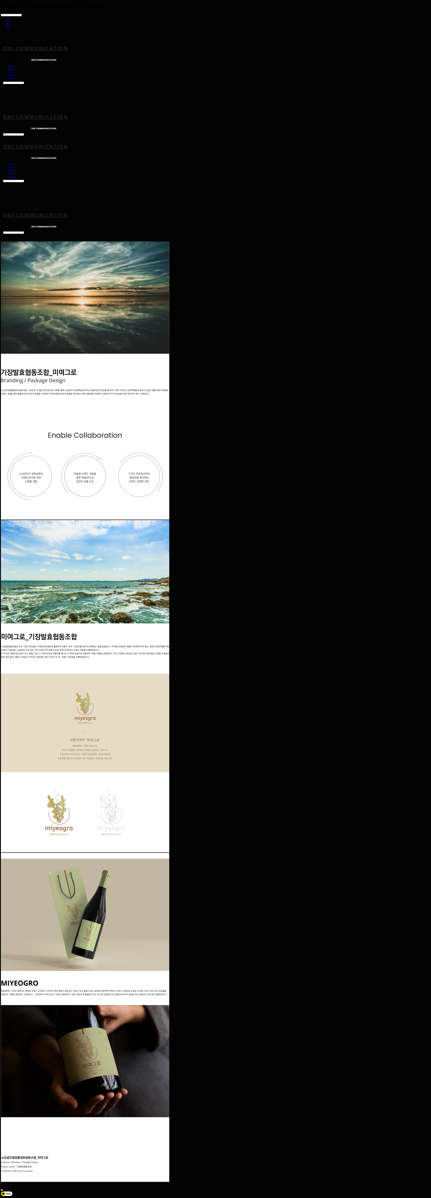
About (7, 21)
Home (7, 19)
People (7, 25)
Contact (8, 27)
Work (7, 23)
